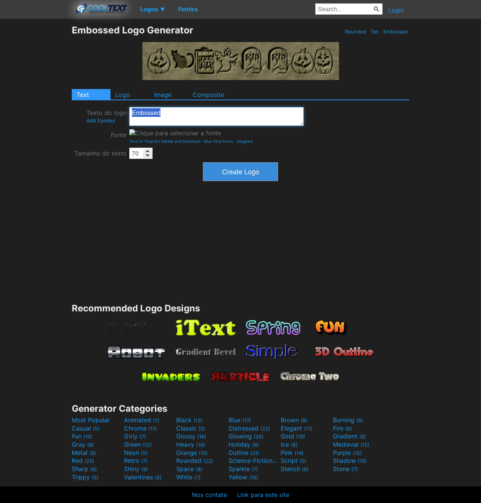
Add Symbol (100, 121)
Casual (86, 428)
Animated (141, 420)
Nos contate (209, 494)
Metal (84, 452)
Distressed (249, 428)
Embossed (395, 32)
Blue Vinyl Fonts (218, 141)
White (188, 477)
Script (293, 460)
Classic (190, 428)
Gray (83, 444)
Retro (136, 460)
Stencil (295, 469)
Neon (136, 452)
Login (396, 10)
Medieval (351, 444)
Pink (292, 452)
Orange (192, 452)
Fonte (119, 135)
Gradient (349, 436)
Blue (239, 420)
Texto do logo (106, 116)
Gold (293, 436)
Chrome (140, 428)
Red (83, 460)
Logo (122, 94)
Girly (135, 436)
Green (138, 444)
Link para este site (263, 494)
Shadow (350, 460)
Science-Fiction (253, 460)
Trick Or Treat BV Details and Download (164, 141)
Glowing (245, 436)
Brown (294, 420)
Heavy (190, 444)
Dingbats (245, 141)
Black (189, 420)
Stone (345, 469)
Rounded (355, 32)
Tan (374, 32)
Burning (348, 420)
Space (189, 469)
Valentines (143, 477)
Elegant (296, 428)
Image (162, 94)
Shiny (136, 469)
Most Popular (91, 420)
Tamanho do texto (100, 153)
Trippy (85, 477)
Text (83, 94)
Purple (347, 452)
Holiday (243, 444)
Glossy (191, 436)
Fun (82, 436)
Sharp (84, 469)
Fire (342, 428)
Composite (208, 94)
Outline (243, 452)
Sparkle (243, 469)
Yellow (243, 477)
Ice (289, 444)
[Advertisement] (36, 137)
